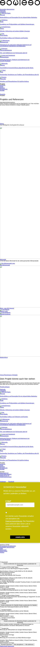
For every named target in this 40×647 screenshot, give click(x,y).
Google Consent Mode (8, 589)
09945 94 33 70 (4, 475)
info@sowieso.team (5, 477)
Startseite (2, 10)
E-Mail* (8, 501)
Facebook (11, 481)
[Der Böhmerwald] (7, 263)
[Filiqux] (20, 115)
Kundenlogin (3, 89)
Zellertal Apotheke (5, 314)
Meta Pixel (5, 636)
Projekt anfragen (5, 387)
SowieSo (2, 85)
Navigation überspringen (7, 9)
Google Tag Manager (8, 581)
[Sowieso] (20, 8)
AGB (1, 548)
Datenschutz (3, 551)
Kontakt (2, 90)
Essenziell (5, 562)
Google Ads (5, 628)
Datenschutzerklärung (14, 521)
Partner (2, 552)
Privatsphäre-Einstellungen (8, 546)
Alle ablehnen (29, 644)
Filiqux (2, 123)
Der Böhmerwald (5, 265)
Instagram (3, 481)
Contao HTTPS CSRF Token (10, 567)
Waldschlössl (4, 357)
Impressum (3, 550)
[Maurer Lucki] (4, 309)
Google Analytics (6, 610)
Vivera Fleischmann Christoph (8, 375)
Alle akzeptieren (18, 644)
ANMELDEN (20, 537)
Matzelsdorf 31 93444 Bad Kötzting (5, 473)
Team (1, 86)
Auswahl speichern (6, 644)
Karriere (2, 88)
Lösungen (3, 12)
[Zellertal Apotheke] (5, 312)
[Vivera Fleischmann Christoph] (20, 366)
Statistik (4, 603)
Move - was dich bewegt (7, 308)
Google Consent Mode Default (10, 595)
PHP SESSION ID (7, 574)
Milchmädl (3, 259)
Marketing (4, 619)
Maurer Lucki (4, 311)
